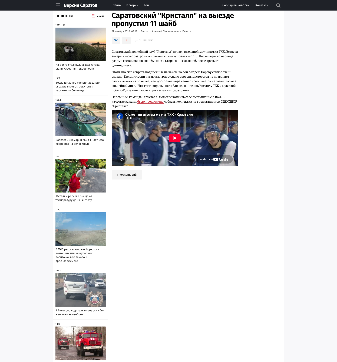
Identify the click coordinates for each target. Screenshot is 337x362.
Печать (186, 31)
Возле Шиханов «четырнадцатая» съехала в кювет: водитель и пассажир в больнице (77, 86)
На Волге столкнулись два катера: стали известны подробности (77, 66)
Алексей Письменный (165, 31)
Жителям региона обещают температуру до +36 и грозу (73, 198)
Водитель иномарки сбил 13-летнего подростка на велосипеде (79, 141)
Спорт (144, 31)
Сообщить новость (235, 5)
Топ (146, 5)
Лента (117, 5)
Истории (132, 5)
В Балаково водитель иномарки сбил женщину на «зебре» (79, 312)
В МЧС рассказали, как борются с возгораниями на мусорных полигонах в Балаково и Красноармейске (77, 255)
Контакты (262, 5)
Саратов (80, 5)
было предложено (150, 101)
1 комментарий (127, 174)
